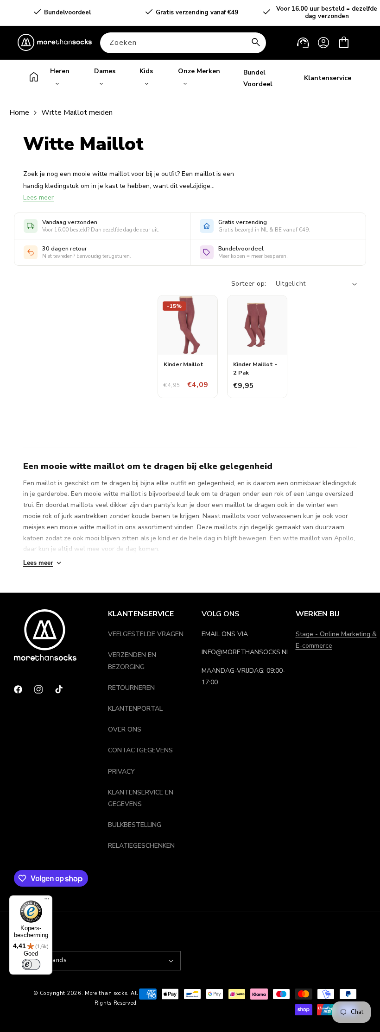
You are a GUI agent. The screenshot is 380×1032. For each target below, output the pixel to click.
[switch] (31, 964)
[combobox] (183, 42)
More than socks (106, 993)
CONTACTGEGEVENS (140, 750)
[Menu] (46, 901)
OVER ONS (124, 729)
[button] (344, 42)
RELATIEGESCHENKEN (141, 845)
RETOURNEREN (131, 687)
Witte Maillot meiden (77, 112)
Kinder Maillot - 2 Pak (255, 368)
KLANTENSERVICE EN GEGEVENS (140, 798)
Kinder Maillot (183, 364)
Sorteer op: (248, 283)
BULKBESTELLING (134, 824)
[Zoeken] (256, 42)
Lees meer (38, 197)
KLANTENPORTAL (135, 708)
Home (19, 112)
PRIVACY (121, 771)
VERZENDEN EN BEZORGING (132, 660)
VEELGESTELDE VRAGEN (146, 634)
